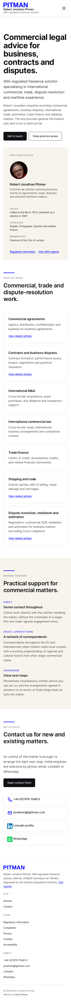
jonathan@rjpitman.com (16, 965)
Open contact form (19, 782)
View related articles (20, 335)
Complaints (9, 927)
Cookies (7, 939)
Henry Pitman (21, 994)
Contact (7, 906)
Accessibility (10, 944)
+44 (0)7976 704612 (15, 960)
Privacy (7, 933)
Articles (7, 900)
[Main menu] (64, 8)
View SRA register (48, 251)
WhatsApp (9, 976)
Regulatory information (22, 251)
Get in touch (15, 136)
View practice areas (45, 136)
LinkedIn (8, 971)
